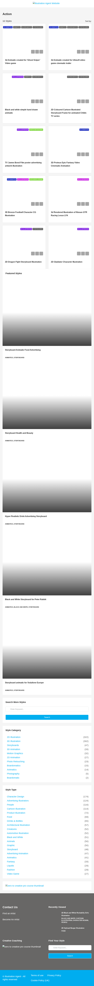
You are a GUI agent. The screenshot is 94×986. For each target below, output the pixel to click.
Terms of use (37, 975)
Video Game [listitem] (13, 874)
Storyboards (38, 27)
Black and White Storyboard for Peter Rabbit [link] (25, 599)
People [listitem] (10, 805)
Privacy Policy (54, 975)
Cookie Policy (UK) (40, 980)
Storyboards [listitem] (13, 745)
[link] (47, 312)
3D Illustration (23, 179)
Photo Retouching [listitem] (15, 761)
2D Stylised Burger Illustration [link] (72, 928)
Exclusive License (36, 179)
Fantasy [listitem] (11, 861)
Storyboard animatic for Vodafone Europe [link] (24, 683)
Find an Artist (9, 913)
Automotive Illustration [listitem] (18, 833)
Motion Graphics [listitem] (15, 753)
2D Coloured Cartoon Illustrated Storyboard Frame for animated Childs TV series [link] (68, 113)
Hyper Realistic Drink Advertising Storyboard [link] (26, 516)
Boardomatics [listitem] (13, 765)
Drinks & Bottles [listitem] (15, 821)
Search (47, 717)
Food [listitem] (9, 817)
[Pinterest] (89, 978)
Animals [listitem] (11, 841)
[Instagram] (79, 978)
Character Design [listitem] (15, 796)
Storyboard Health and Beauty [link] (19, 433)
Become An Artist (11, 919)
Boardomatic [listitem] (13, 778)
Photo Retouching (36, 129)
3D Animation (8, 27)
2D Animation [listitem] (13, 757)
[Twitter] (75, 978)
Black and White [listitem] (15, 837)
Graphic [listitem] (11, 845)
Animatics (17, 27)
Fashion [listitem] (11, 870)
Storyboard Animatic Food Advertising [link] (23, 350)
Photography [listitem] (13, 773)
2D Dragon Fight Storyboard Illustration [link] (23, 262)
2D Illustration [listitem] (13, 737)
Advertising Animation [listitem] (17, 853)
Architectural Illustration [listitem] (18, 825)
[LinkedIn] (84, 978)
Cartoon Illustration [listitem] (16, 809)
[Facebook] (70, 978)
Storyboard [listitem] (12, 849)
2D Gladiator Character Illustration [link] (66, 262)
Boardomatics (27, 27)
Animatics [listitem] (12, 769)
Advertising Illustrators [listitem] (18, 800)
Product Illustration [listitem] (16, 813)
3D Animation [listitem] (13, 749)
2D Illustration (17, 76)
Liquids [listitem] (10, 865)
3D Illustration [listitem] (13, 741)
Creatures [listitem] (12, 829)
